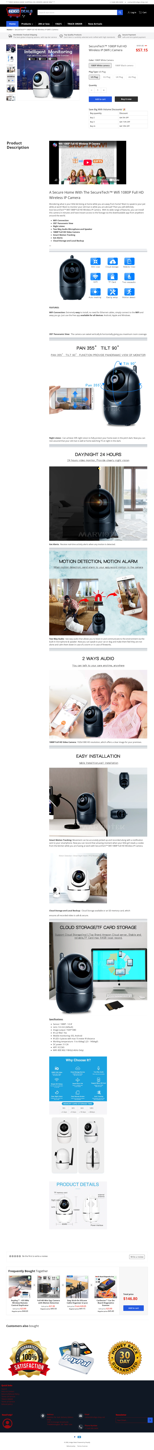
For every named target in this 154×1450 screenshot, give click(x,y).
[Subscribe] (150, 1420)
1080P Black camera (124, 65)
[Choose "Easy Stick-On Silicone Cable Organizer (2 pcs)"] (86, 1277)
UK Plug (119, 77)
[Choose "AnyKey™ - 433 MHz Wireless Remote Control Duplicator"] (29, 1277)
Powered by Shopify (83, 1442)
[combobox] (80, 12)
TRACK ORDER (7, 1399)
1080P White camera (100, 65)
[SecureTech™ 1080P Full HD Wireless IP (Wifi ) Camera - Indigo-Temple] (11, 48)
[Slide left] (18, 72)
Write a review (137, 1257)
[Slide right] (78, 72)
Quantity (93, 85)
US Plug (94, 77)
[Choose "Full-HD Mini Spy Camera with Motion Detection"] (58, 1277)
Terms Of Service (8, 1396)
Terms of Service (8, 1401)
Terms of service (82, 1446)
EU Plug (106, 77)
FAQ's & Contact (7, 1391)
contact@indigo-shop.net (138, 2)
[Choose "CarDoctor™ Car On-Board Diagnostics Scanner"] (115, 1277)
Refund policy (7, 1404)
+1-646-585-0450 (116, 2)
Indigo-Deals (73, 1442)
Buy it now (126, 99)
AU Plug (132, 77)
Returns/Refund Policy (10, 1394)
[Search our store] (120, 12)
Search (4, 1389)
